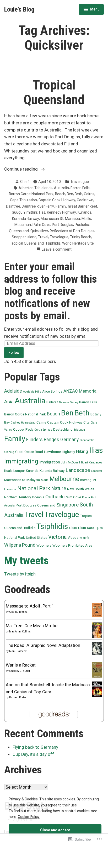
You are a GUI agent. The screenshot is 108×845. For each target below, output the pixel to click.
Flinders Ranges (42, 439)
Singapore (67, 505)
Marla (44, 480)
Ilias (42, 212)
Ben (70, 194)
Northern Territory (17, 497)
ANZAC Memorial (80, 391)
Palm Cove (41, 225)
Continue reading (21, 169)
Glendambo (87, 440)
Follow (13, 352)
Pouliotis (82, 225)
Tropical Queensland (54, 92)
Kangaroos (95, 462)
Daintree (13, 206)
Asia (9, 402)
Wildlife (84, 538)
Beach (60, 194)
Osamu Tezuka (18, 611)
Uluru (73, 528)
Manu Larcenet (18, 651)
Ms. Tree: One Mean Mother (32, 625)
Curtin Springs (43, 429)
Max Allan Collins (20, 631)
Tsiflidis (29, 528)
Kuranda (84, 212)
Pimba (86, 497)
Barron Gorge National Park (31, 194)
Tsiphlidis (53, 243)
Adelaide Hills (32, 391)
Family (61, 206)
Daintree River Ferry (38, 206)
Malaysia (33, 480)
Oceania (38, 497)
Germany (69, 439)
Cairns (89, 194)
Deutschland (63, 429)
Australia (61, 188)
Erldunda (79, 429)
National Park (33, 488)
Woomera (43, 545)
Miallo (86, 218)
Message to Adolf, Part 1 (30, 606)
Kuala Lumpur (14, 471)
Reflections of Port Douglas (72, 231)
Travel (43, 237)
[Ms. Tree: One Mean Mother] (97, 629)
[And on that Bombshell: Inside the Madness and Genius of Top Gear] (97, 688)
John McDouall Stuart (74, 462)
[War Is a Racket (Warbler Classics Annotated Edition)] (97, 669)
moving (85, 480)
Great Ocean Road (29, 452)
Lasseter (96, 471)
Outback (54, 497)
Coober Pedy (23, 429)
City (86, 422)
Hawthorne (52, 452)
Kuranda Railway (25, 218)
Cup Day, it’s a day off (33, 754)
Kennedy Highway (61, 212)
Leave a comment (57, 249)
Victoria (57, 537)
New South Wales (80, 489)
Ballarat (52, 402)
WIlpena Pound (19, 545)
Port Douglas (62, 225)
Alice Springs (52, 391)
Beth (78, 194)
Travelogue (79, 181)
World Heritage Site (78, 243)
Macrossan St (52, 218)
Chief (24, 181)
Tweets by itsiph (20, 574)
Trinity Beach (80, 237)
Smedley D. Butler (19, 670)
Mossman (22, 225)
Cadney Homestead (23, 422)
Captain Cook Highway (57, 200)
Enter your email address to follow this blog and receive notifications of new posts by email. (50, 291)
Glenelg (9, 452)
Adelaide (13, 391)
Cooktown (85, 200)
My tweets (26, 560)
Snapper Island (24, 237)
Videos (73, 538)
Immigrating (21, 461)
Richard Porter (17, 697)
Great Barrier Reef (82, 206)
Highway (68, 452)
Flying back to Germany (35, 747)
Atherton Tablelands (35, 188)
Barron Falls (80, 188)
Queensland (19, 231)
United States (36, 538)
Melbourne (64, 479)
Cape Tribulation (23, 200)
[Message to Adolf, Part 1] (97, 609)
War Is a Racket (21, 665)
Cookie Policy (29, 817)
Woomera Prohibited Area (72, 545)
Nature (58, 488)
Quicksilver (39, 231)
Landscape (78, 470)
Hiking (82, 451)
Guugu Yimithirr (24, 212)
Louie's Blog (19, 9)
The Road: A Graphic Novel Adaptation (43, 645)
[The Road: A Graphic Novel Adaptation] (97, 648)
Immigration (49, 462)
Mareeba (72, 218)
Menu (91, 10)
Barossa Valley (68, 402)
